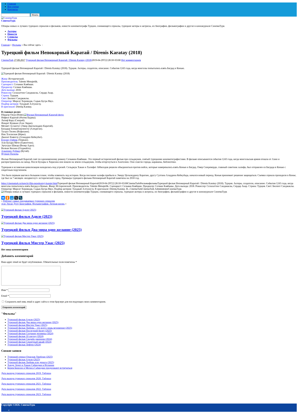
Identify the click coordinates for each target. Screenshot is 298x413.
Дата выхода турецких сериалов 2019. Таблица (26, 373)
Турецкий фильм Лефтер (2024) (24, 344)
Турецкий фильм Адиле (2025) (26, 216)
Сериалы (12, 37)
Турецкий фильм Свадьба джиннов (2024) (29, 339)
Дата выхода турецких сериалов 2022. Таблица (26, 389)
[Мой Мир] (12, 198)
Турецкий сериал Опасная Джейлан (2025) (30, 356)
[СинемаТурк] (9, 18)
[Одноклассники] (7, 198)
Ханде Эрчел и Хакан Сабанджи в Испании (30, 365)
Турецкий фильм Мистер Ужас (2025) (33, 243)
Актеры (11, 31)
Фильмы (12, 39)
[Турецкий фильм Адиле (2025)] (18, 210)
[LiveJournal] (20, 198)
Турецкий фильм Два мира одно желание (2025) (41, 230)
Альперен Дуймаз (10, 151)
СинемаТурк (8, 20)
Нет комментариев (131, 60)
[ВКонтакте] (3, 198)
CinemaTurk (7, 60)
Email (5, 295)
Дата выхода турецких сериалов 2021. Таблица (26, 383)
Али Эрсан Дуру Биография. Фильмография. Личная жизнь (33, 203)
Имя (4, 290)
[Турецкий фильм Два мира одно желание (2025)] (28, 223)
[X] (16, 198)
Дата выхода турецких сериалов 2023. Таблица (26, 394)
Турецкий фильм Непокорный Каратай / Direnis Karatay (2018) (59, 60)
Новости (12, 34)
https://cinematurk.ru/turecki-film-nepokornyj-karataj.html (29, 183)
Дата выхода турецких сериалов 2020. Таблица (26, 378)
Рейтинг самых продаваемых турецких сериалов (29, 201)
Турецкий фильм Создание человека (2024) (30, 333)
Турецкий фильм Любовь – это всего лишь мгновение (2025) (39, 328)
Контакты (12, 9)
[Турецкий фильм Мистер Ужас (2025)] (22, 236)
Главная (11, 3)
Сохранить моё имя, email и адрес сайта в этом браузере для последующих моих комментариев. (55, 301)
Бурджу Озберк (9, 140)
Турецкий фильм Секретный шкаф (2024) (29, 342)
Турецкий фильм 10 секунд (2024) (25, 336)
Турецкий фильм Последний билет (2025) (29, 330)
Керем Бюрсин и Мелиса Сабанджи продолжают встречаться (39, 368)
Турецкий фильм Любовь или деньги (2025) (30, 362)
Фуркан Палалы (9, 154)
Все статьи (13, 6)
